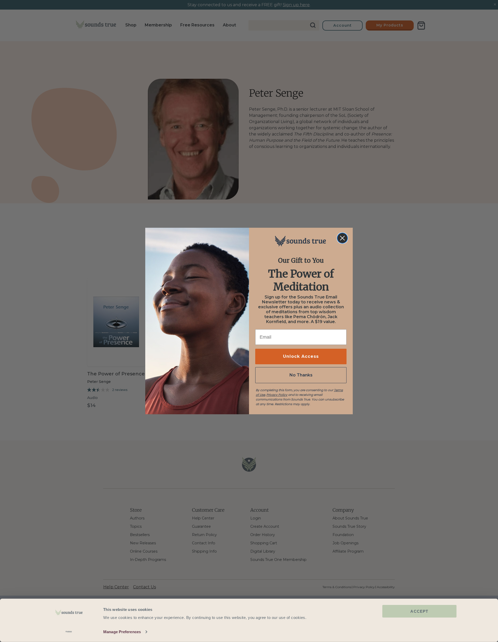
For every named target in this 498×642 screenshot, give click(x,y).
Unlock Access (301, 356)
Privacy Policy (276, 395)
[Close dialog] (342, 238)
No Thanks (301, 375)
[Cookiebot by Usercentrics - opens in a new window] (69, 632)
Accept (419, 611)
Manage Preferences (122, 632)
